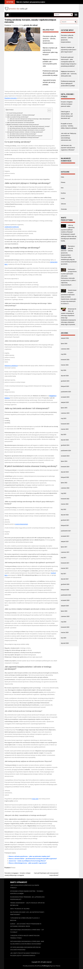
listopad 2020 (65, 589)
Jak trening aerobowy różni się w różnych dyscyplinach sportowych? (27, 128)
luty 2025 (63, 434)
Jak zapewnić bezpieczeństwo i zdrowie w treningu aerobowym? (25, 132)
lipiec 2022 (64, 482)
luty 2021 (63, 573)
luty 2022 (63, 509)
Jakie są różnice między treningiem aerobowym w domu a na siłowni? (27, 130)
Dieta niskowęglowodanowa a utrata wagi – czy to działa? (27, 931)
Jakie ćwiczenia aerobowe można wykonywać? (22, 120)
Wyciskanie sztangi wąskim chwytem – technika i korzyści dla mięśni (26, 892)
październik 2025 (66, 391)
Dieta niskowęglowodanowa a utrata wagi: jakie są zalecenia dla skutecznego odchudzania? (27, 943)
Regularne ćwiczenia (11, 98)
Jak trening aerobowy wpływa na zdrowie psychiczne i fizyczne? (26, 135)
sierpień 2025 (65, 402)
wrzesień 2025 (65, 397)
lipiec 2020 (64, 611)
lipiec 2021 (64, 547)
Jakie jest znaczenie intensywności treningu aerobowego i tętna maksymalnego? (30, 119)
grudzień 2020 (65, 584)
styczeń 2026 (65, 375)
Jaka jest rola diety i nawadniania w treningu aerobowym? (24, 137)
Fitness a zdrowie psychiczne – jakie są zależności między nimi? (29, 856)
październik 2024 (66, 450)
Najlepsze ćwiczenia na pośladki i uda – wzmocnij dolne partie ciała (68, 74)
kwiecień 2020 (65, 627)
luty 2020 (63, 638)
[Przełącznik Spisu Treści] (48, 110)
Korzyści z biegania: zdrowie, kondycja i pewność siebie (67, 104)
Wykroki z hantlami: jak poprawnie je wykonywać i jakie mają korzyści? (39, 2)
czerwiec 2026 (65, 349)
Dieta (62, 177)
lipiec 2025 (64, 407)
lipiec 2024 (64, 461)
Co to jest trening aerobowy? (15, 113)
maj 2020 (63, 622)
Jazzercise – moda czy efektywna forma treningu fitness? (27, 861)
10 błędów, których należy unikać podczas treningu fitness (25, 937)
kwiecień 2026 (65, 359)
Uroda (63, 198)
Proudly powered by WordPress (32, 966)
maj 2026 (63, 354)
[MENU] (75, 14)
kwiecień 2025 (65, 424)
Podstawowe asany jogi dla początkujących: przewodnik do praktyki (50, 73)
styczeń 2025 (65, 440)
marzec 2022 (64, 504)
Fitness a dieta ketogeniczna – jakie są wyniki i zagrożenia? (28, 863)
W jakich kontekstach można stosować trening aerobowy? (23, 124)
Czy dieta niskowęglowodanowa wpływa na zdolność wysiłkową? (25, 948)
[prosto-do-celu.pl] (7, 14)
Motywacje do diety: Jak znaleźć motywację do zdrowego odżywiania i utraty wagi (68, 313)
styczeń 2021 (65, 579)
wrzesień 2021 (65, 536)
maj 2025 (63, 418)
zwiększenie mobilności (12, 227)
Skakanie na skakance (11, 365)
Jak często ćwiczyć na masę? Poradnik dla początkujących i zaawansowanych (25, 954)
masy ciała (35, 798)
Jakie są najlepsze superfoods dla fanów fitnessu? (24, 886)
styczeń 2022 (65, 514)
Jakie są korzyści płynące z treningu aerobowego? (21, 115)
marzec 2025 (64, 429)
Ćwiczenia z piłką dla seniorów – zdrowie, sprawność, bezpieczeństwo (68, 250)
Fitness (13, 867)
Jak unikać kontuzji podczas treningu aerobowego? (23, 134)
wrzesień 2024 (65, 456)
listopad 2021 (65, 525)
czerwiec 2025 (65, 413)
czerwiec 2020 (65, 616)
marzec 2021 (64, 568)
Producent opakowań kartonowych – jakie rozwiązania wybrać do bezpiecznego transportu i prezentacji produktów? (68, 61)
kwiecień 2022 (65, 498)
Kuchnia (63, 193)
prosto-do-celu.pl (30, 25)
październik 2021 (66, 531)
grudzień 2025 (65, 381)
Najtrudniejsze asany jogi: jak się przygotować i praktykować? (27, 913)
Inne (62, 187)
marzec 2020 (64, 632)
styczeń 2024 (65, 472)
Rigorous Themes (55, 966)
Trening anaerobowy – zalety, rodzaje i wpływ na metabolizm (27, 904)
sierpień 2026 (65, 338)
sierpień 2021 (65, 541)
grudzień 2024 (65, 445)
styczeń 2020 (65, 643)
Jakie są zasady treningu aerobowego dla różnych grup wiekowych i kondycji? (30, 126)
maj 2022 (63, 493)
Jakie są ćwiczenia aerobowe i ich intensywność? (20, 122)
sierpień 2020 (65, 605)
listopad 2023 (65, 477)
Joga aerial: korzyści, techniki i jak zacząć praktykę (49, 82)
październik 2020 (66, 595)
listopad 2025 (65, 386)
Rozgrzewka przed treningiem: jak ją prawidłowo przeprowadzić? (27, 898)
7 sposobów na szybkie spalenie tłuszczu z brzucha (25, 919)
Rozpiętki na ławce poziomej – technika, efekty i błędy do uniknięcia (69, 126)
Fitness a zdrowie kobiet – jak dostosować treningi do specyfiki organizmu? (33, 858)
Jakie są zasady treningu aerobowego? (17, 117)
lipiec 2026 (64, 343)
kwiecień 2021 (65, 563)
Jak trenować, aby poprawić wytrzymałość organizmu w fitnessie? (68, 148)
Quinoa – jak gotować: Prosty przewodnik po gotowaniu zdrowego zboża (25, 925)
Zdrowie (63, 204)
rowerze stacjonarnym (21, 524)
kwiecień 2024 (65, 466)
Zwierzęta (64, 209)
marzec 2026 (64, 365)
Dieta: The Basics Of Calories (20, 908)
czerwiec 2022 (65, 488)
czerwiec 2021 (65, 552)
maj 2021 (63, 557)
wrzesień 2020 (65, 600)
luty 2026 (63, 370)
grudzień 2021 (65, 520)
